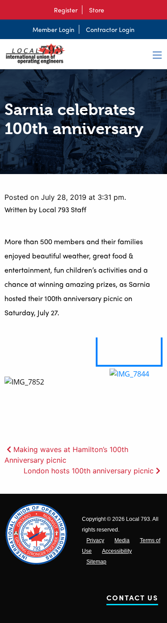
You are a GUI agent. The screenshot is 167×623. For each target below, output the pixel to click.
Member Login (53, 29)
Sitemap (96, 562)
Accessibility (117, 551)
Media (122, 540)
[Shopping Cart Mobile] (113, 9)
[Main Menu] (157, 55)
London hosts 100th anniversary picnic (89, 470)
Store (96, 9)
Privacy (95, 540)
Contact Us (132, 599)
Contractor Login (110, 29)
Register (65, 9)
